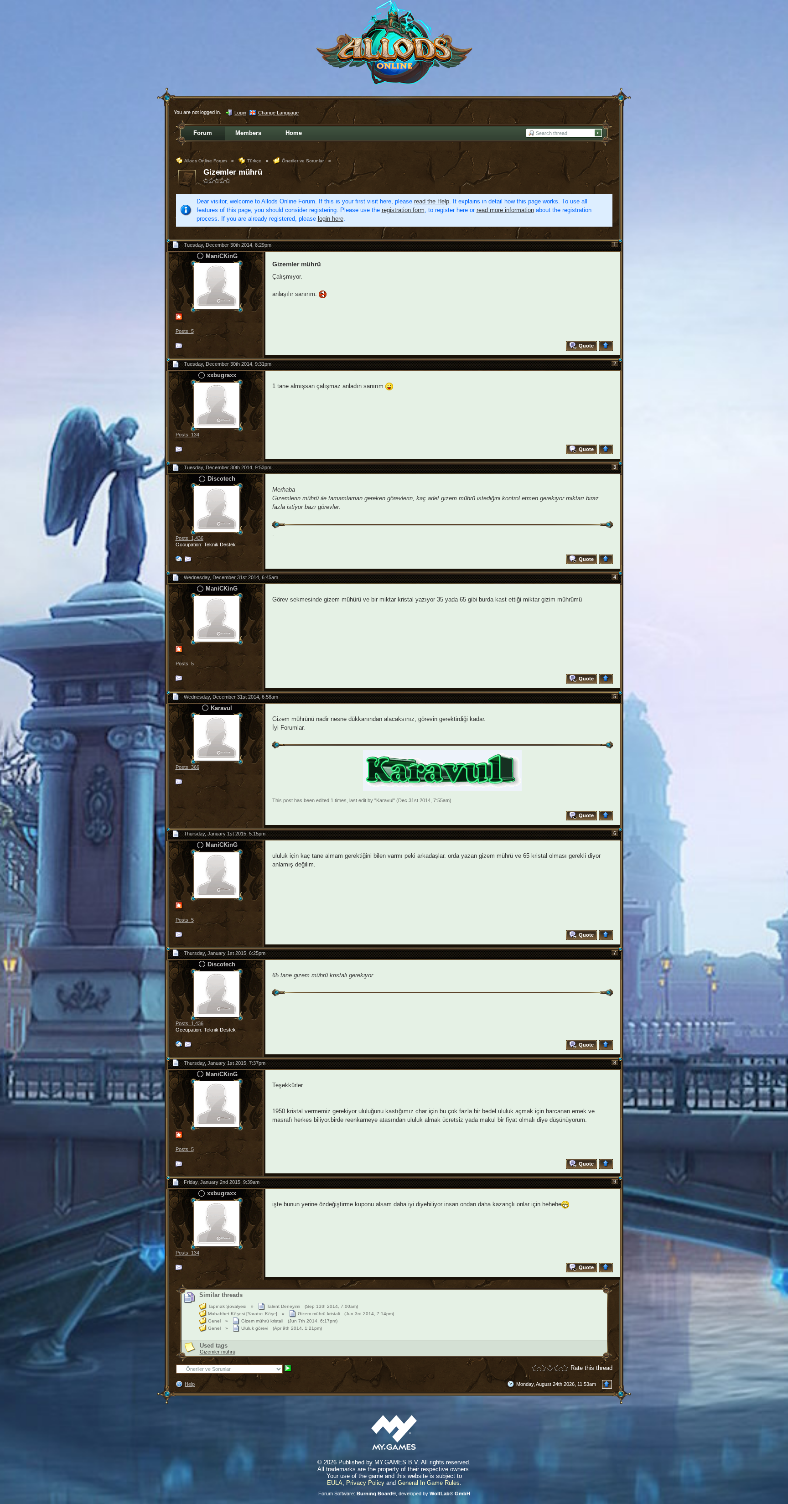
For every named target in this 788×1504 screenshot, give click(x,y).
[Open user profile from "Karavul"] (216, 737)
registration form (403, 210)
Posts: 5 (185, 331)
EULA (334, 1482)
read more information (505, 210)
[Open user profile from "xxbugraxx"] (216, 404)
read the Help (431, 201)
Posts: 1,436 (189, 538)
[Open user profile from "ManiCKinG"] (216, 285)
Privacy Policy (365, 1482)
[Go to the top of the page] (607, 346)
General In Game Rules (429, 1482)
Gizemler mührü (232, 172)
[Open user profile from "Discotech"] (216, 508)
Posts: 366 (187, 767)
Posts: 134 (187, 434)
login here (330, 218)
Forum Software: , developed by (394, 1493)
